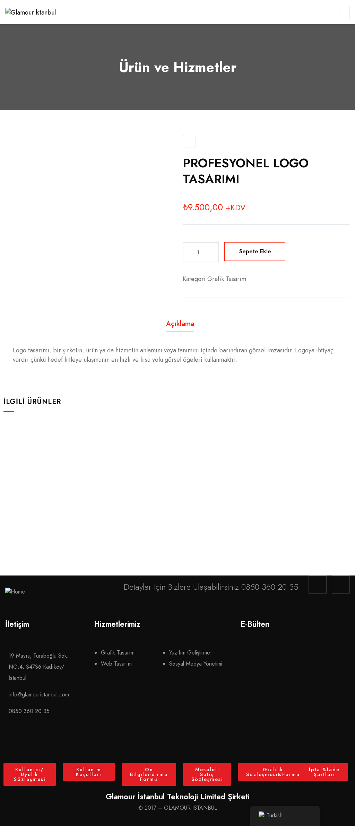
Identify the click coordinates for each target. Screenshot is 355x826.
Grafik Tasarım (226, 278)
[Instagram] (318, 584)
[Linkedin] (341, 584)
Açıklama (180, 324)
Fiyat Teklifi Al (49, 509)
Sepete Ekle (255, 251)
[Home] (15, 592)
